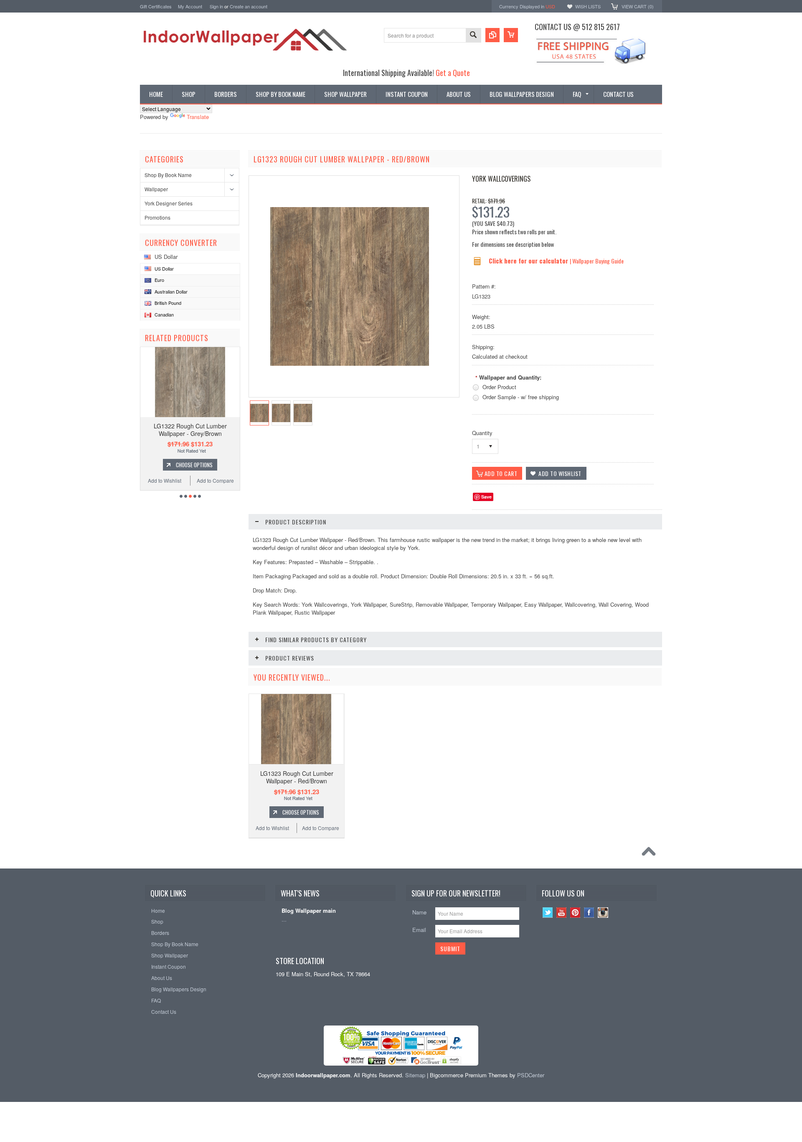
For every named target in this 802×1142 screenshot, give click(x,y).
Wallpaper (156, 188)
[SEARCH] (473, 35)
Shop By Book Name (168, 174)
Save (486, 497)
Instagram (603, 912)
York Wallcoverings (501, 179)
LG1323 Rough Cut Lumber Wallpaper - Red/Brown (296, 777)
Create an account (248, 6)
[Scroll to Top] (651, 853)
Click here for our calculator (529, 260)
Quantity (482, 433)
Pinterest (575, 912)
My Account (190, 6)
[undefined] (349, 363)
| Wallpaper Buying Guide (597, 260)
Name (419, 912)
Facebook (589, 912)
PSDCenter (530, 1075)
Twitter (548, 912)
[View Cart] (511, 35)
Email (419, 930)
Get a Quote (453, 72)
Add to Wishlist (164, 480)
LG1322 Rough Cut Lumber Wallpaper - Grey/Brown (190, 430)
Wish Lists (588, 6)
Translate (198, 117)
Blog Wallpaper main (309, 910)
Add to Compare (215, 480)
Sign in (216, 6)
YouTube (561, 912)
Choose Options (194, 465)
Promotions (157, 217)
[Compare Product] (492, 35)
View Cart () (638, 6)
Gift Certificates (156, 6)
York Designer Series (169, 203)
